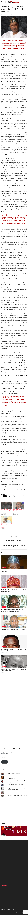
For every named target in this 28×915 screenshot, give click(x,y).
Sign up (25, 2)
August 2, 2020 (13, 14)
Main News (3, 909)
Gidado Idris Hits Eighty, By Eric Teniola (15, 784)
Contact (13, 909)
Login (22, 2)
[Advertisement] (14, 806)
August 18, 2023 (4, 652)
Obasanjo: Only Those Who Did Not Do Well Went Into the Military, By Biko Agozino (13, 669)
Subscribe (5, 762)
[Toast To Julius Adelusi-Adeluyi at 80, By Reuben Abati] (6, 505)
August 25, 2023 (4, 573)
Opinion (3, 567)
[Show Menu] (1, 2)
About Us (8, 909)
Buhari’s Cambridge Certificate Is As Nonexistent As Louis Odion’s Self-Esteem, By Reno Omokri (6, 525)
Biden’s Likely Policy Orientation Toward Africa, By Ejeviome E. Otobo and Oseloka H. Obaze (12, 610)
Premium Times (5, 14)
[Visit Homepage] (13, 2)
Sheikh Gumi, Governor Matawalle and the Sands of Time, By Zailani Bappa (14, 570)
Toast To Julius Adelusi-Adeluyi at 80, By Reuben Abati (6, 511)
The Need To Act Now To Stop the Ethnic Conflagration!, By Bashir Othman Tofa (14, 590)
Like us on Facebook (5, 816)
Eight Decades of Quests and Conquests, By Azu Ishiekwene (18, 511)
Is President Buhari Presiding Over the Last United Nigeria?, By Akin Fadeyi (14, 650)
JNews (5, 912)
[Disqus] (14, 693)
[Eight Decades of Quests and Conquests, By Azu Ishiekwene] (18, 505)
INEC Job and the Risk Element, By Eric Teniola (17, 792)
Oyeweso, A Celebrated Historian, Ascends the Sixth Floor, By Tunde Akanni (14, 630)
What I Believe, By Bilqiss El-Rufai (14, 773)
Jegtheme (23, 912)
